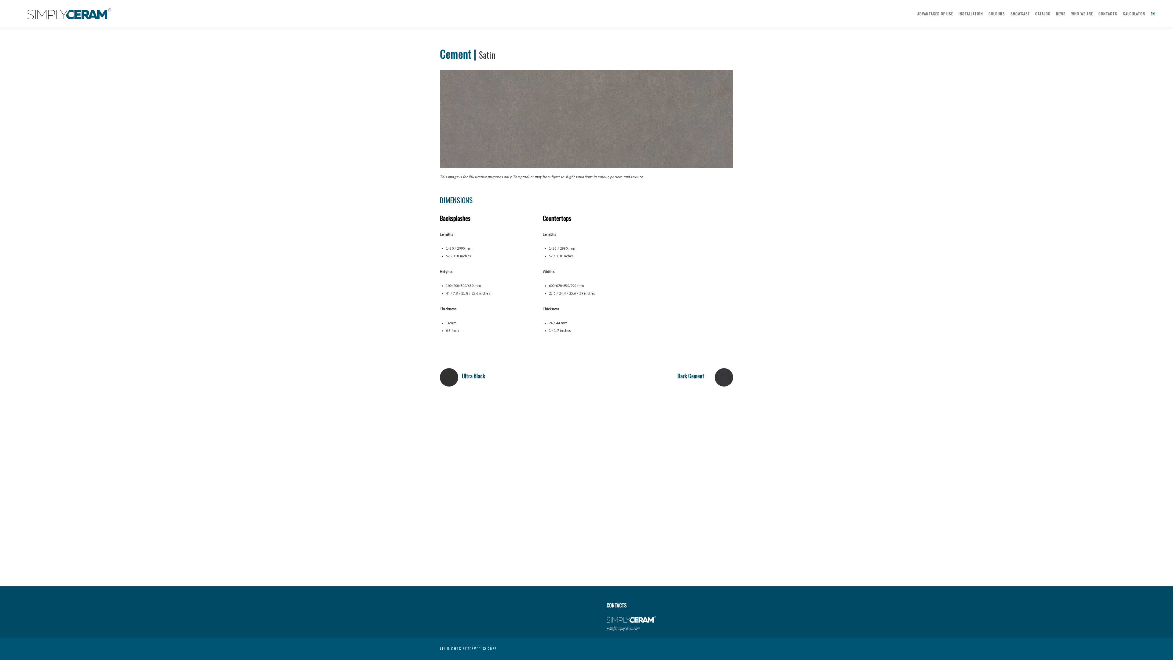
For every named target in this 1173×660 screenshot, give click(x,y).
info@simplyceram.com (623, 628)
